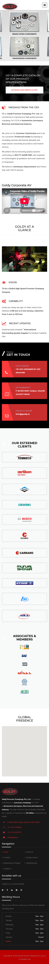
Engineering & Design (12, 863)
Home (6, 852)
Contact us (7, 869)
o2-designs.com (25, 959)
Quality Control (32, 857)
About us (30, 852)
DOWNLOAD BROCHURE (24, 90)
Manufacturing (32, 863)
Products (7, 857)
